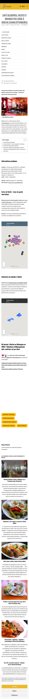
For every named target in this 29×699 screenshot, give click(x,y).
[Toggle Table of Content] (24, 140)
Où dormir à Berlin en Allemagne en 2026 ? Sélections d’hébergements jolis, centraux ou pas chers (14, 149)
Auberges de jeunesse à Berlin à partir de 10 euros (13, 363)
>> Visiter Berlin (5, 32)
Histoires (3, 70)
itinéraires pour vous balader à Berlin (18, 282)
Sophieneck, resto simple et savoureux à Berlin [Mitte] (14, 522)
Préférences (14, 695)
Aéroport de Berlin (8, 414)
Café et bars (4, 61)
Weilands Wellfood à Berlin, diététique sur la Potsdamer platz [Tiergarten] (14, 480)
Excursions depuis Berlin (7, 72)
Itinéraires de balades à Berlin (10, 145)
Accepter (14, 686)
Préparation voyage (6, 43)
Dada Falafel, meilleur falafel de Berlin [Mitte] (14, 561)
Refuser (14, 691)
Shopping (3, 67)
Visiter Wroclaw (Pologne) (7, 75)
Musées (3, 49)
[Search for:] (26, 6)
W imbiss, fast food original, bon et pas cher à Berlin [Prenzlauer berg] (14, 602)
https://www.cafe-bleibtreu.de (15, 182)
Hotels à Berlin (5, 41)
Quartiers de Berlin (6, 38)
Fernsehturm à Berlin (9, 422)
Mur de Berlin (22, 425)
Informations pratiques (9, 142)
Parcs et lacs (4, 55)
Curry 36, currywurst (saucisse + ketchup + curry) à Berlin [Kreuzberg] (14, 663)
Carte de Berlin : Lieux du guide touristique (13, 144)
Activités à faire (5, 52)
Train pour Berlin (8, 418)
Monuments (4, 46)
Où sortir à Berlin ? (6, 58)
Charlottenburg (5, 123)
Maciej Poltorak (10, 81)
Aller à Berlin (4, 35)
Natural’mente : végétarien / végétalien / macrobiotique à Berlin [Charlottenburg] (14, 640)
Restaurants (4, 64)
